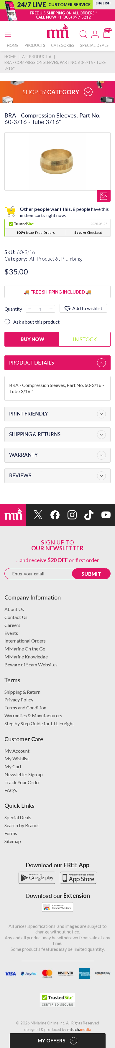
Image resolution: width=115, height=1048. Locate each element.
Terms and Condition (25, 707)
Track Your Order (22, 782)
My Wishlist (16, 758)
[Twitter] (34, 514)
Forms (10, 833)
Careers (12, 625)
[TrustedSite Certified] (57, 1000)
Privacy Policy (18, 699)
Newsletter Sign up (23, 774)
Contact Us (15, 617)
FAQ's (10, 790)
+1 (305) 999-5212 (74, 17)
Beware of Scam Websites (31, 664)
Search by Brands (22, 825)
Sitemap (12, 841)
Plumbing (71, 259)
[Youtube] (102, 514)
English (103, 3)
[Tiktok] (85, 514)
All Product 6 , (45, 259)
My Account (16, 751)
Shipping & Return (22, 692)
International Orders (25, 640)
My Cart (13, 766)
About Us (14, 609)
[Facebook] (51, 514)
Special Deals (17, 817)
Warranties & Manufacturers (33, 715)
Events (11, 633)
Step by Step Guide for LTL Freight (39, 723)
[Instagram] (68, 514)
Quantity (13, 309)
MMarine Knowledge (26, 656)
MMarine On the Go (24, 648)
